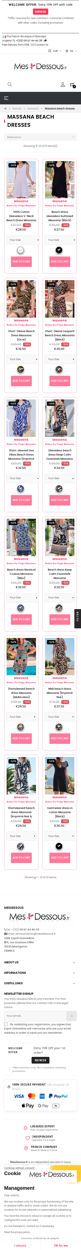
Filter (77, 616)
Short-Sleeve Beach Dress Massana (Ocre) (21, 335)
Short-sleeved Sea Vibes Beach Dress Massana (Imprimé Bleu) (21, 457)
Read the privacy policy (17, 1232)
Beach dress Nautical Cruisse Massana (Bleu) (21, 574)
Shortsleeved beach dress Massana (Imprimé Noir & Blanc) (21, 814)
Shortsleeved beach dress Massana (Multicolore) (21, 693)
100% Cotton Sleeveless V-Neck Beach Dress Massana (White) (21, 218)
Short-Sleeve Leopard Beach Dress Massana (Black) (60, 335)
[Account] (63, 84)
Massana (21, 201)
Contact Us (41, 45)
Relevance (41, 137)
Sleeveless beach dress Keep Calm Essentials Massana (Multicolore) (60, 457)
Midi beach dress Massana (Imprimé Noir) (60, 693)
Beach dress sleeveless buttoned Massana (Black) (59, 216)
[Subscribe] (71, 1016)
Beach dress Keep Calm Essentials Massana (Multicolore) (60, 576)
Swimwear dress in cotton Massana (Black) (59, 812)
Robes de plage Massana (21, 206)
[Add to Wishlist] (30, 166)
